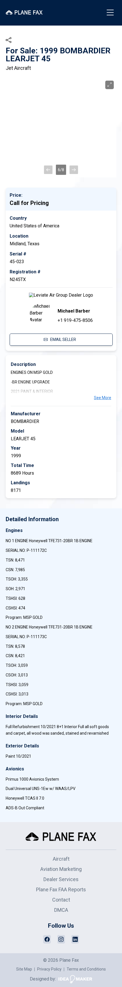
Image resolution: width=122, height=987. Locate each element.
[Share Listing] (8, 40)
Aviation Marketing (61, 869)
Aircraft (61, 859)
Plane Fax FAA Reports (61, 889)
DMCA (61, 910)
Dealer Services (61, 879)
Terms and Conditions (86, 969)
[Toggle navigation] (110, 13)
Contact (61, 900)
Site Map (24, 969)
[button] (48, 169)
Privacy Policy (49, 969)
